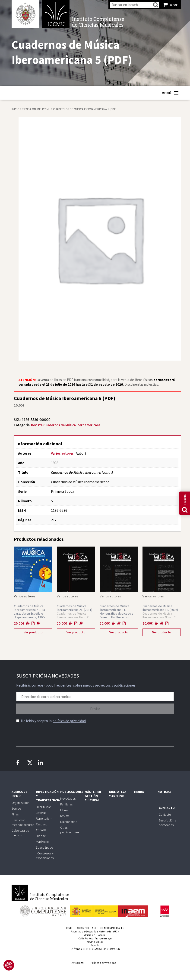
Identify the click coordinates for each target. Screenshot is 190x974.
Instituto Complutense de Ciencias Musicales (56, 14)
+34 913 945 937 (111, 949)
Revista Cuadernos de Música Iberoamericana (66, 425)
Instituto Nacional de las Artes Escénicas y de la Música (109, 909)
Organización (20, 803)
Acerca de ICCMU (19, 794)
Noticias (164, 792)
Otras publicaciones (69, 829)
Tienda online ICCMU (36, 109)
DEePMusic (43, 807)
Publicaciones (70, 792)
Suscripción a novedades (168, 822)
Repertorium (44, 818)
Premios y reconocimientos (21, 822)
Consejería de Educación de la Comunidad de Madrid (164, 911)
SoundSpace (44, 847)
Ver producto (33, 632)
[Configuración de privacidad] (8, 965)
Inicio (15, 109)
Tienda (138, 792)
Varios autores (62, 453)
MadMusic (42, 842)
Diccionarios (68, 822)
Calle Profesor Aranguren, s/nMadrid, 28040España (95, 942)
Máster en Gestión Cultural (93, 796)
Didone (41, 836)
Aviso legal (78, 962)
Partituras (66, 804)
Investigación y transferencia (46, 796)
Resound (42, 824)
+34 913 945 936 (92, 949)
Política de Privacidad (103, 962)
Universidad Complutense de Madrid (25, 14)
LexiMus (41, 813)
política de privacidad (69, 720)
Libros (64, 810)
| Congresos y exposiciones (45, 855)
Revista (65, 816)
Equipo (16, 808)
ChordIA (41, 830)
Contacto (167, 808)
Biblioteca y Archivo (117, 794)
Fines (15, 814)
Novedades (68, 798)
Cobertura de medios (20, 832)
